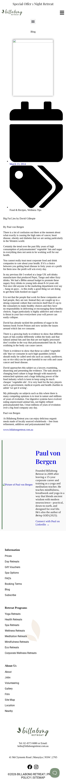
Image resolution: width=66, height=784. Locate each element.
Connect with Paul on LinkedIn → (48, 523)
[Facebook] (29, 767)
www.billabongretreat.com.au (18, 429)
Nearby (9, 710)
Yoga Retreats (13, 613)
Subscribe (10, 595)
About (8, 671)
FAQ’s (8, 578)
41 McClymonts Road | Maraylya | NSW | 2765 (33, 757)
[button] (33, 21)
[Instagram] (36, 767)
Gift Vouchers (12, 567)
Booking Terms (13, 583)
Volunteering (12, 683)
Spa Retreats (12, 625)
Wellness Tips (34, 210)
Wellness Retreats (15, 630)
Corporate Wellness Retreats (21, 653)
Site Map (10, 699)
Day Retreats (12, 561)
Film (7, 694)
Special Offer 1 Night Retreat (33, 4)
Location (10, 705)
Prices (8, 555)
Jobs (7, 677)
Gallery (9, 688)
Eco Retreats (12, 647)
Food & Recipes (18, 210)
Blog (7, 589)
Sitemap (39, 777)
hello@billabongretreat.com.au (33, 746)
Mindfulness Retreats (17, 641)
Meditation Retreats (16, 636)
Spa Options (12, 572)
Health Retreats (13, 619)
